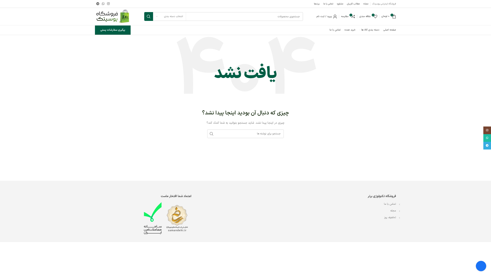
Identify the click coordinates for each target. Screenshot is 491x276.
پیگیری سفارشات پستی (112, 30)
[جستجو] (148, 16)
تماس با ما (389, 204)
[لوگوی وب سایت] (113, 16)
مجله (393, 211)
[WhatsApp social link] (103, 4)
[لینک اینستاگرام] (108, 4)
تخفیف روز (390, 217)
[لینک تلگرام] (98, 4)
